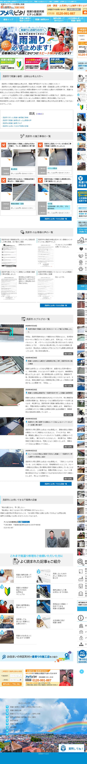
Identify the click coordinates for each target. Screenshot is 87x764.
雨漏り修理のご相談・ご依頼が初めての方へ (26, 707)
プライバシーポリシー (18, 731)
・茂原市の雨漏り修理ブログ (11, 123)
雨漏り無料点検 (15, 710)
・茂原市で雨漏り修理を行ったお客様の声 (16, 120)
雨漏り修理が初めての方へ (25, 19)
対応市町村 (14, 720)
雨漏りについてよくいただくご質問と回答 (25, 714)
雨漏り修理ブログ (16, 724)
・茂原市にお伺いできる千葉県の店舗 (14, 126)
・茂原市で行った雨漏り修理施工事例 (14, 117)
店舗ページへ (24, 522)
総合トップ (8, 19)
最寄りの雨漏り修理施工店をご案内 (23, 717)
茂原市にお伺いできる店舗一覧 (56, 219)
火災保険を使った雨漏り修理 (75, 19)
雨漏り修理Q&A (42, 19)
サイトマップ (15, 734)
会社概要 (13, 727)
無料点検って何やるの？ (59, 19)
